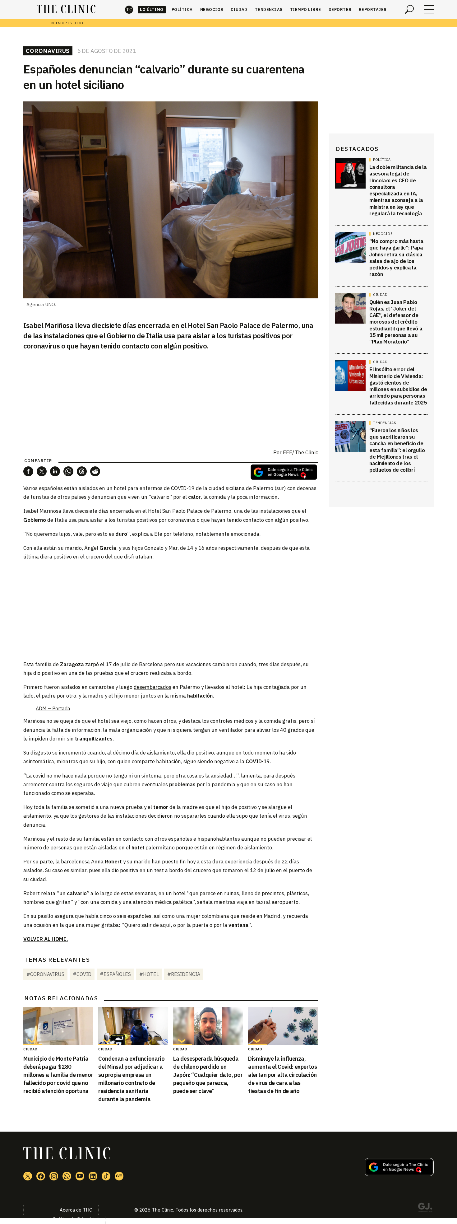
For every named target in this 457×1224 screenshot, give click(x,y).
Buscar (409, 9)
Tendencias (269, 9)
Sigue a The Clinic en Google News (284, 472)
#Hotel (149, 974)
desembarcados (152, 687)
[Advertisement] (170, 610)
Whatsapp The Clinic (66, 1176)
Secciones (429, 9)
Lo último (152, 9)
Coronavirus (48, 50)
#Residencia (183, 974)
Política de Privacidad (76, 1219)
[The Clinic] (66, 9)
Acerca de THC (76, 1210)
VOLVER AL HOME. (45, 939)
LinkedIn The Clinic (93, 1176)
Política (182, 9)
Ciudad (239, 9)
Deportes (340, 9)
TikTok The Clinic (106, 1176)
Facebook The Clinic (40, 1176)
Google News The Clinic (119, 1176)
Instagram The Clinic (53, 1176)
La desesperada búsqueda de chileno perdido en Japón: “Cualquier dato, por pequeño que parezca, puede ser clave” (207, 1075)
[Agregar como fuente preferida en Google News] (399, 1174)
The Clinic (129, 9)
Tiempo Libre (305, 9)
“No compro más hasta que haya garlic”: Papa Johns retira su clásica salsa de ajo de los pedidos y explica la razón (396, 258)
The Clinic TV (80, 1176)
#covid (82, 974)
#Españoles (115, 974)
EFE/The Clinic (300, 452)
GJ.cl (425, 1208)
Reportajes (372, 9)
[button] (28, 471)
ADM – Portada (53, 708)
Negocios (211, 9)
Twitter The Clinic (27, 1176)
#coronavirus (45, 974)
